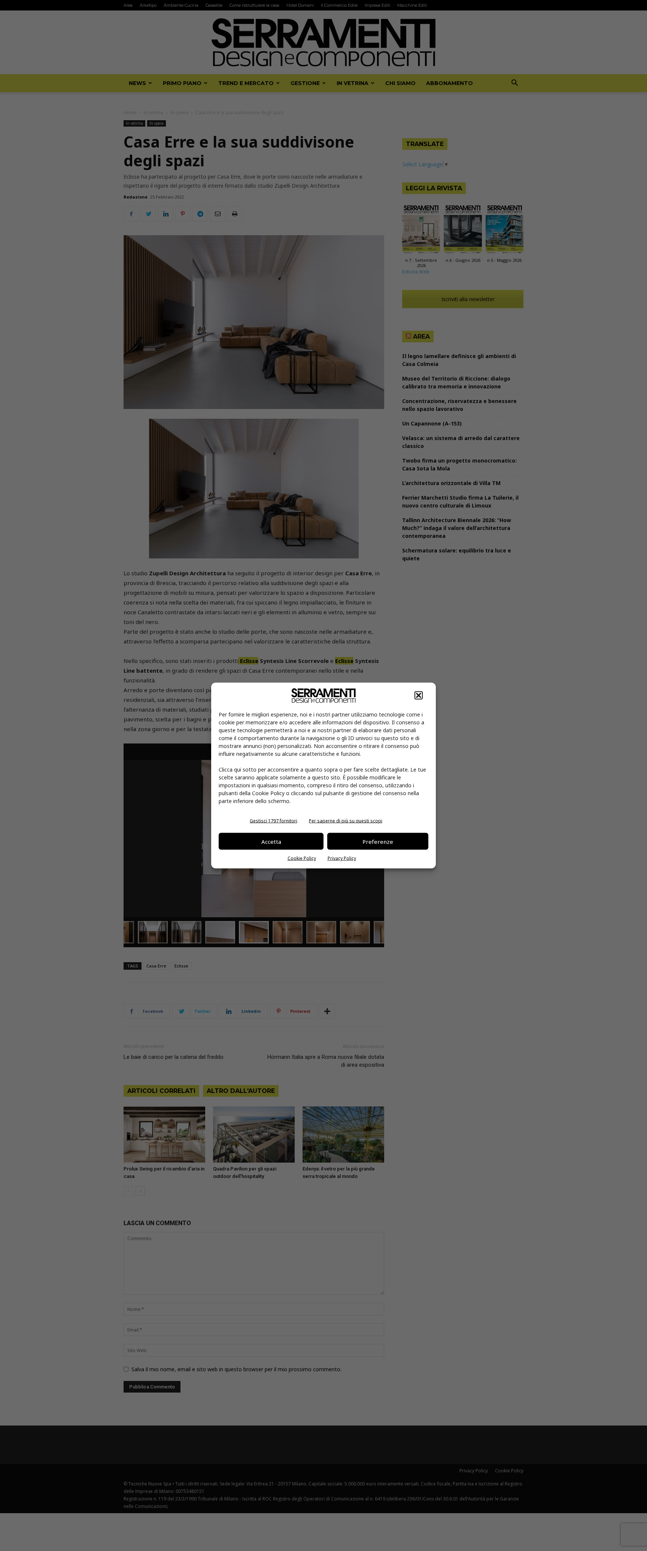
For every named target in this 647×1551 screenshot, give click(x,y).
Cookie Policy (302, 858)
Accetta (271, 841)
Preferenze (377, 841)
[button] (418, 695)
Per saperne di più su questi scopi (345, 821)
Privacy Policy (342, 858)
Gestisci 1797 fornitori (273, 821)
